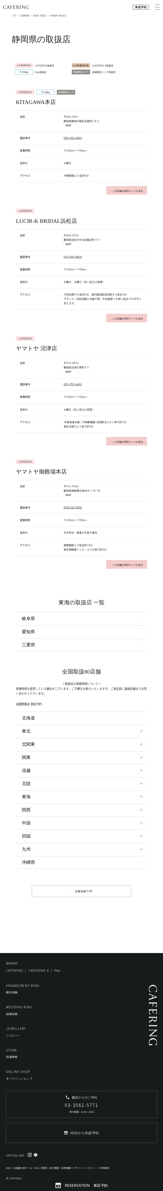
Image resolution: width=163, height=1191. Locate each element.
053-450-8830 (73, 257)
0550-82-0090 (73, 507)
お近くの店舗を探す (16, 1168)
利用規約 (105, 1168)
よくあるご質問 (38, 1168)
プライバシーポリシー (85, 1168)
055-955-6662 (73, 384)
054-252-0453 (73, 138)
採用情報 (66, 1168)
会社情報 (54, 1168)
